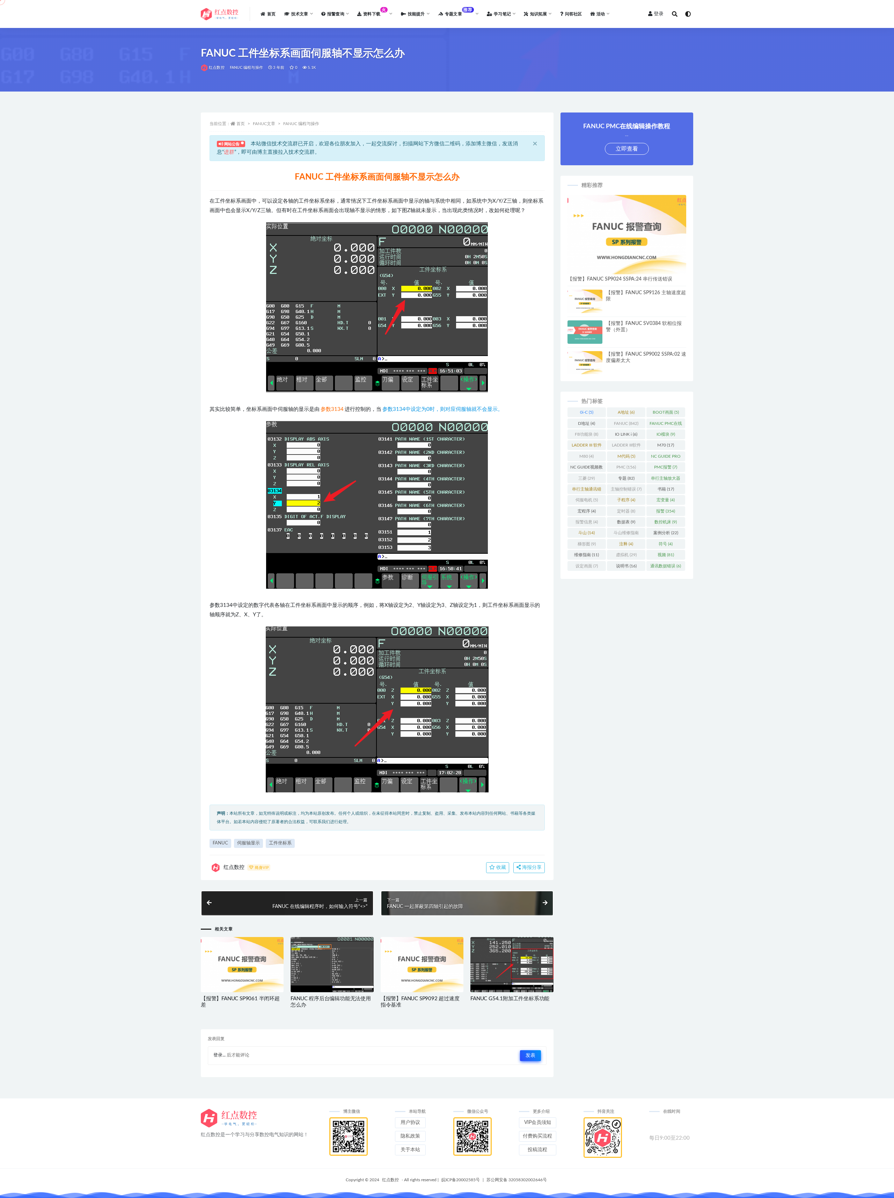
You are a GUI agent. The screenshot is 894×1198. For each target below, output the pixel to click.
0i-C (586, 412)
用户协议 (410, 1122)
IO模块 (666, 434)
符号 (666, 544)
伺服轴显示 (248, 843)
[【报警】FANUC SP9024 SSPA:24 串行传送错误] (626, 234)
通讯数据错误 (665, 566)
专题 (626, 478)
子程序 (626, 500)
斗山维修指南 (626, 534)
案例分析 (665, 533)
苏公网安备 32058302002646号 (516, 1180)
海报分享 (531, 867)
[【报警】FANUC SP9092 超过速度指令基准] (422, 964)
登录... (219, 1055)
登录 (659, 14)
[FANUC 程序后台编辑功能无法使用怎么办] (332, 968)
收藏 (500, 867)
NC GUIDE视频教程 (586, 468)
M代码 (626, 456)
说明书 (626, 566)
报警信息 (587, 522)
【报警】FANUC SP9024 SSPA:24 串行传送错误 (619, 279)
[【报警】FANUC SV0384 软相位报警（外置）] (584, 332)
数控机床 (665, 522)
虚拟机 (626, 555)
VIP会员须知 (537, 1122)
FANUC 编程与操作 (246, 68)
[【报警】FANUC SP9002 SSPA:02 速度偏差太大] (584, 363)
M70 (665, 445)
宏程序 (587, 511)
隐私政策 (410, 1136)
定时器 (626, 511)
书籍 (666, 489)
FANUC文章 (264, 124)
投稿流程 (537, 1149)
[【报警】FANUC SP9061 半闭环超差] (242, 964)
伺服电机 (587, 500)
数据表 (626, 522)
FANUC (220, 843)
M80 (586, 456)
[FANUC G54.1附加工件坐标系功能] (511, 964)
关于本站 (410, 1149)
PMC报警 (665, 467)
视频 (666, 555)
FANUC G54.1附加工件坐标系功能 (509, 998)
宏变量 (666, 500)
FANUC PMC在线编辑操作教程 (666, 424)
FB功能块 (586, 434)
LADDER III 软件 (587, 446)
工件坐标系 (280, 843)
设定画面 (587, 566)
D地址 (586, 423)
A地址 (626, 412)
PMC (626, 467)
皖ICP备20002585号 (460, 1180)
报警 (665, 511)
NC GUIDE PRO (666, 457)
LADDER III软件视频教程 (626, 446)
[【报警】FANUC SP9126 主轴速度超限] (584, 301)
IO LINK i (626, 434)
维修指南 (586, 555)
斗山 (586, 533)
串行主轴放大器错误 (665, 479)
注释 (626, 544)
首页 (240, 124)
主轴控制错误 (626, 489)
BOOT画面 (666, 412)
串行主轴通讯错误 (586, 490)
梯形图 (587, 544)
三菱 (586, 478)
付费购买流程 (537, 1136)
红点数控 (217, 68)
